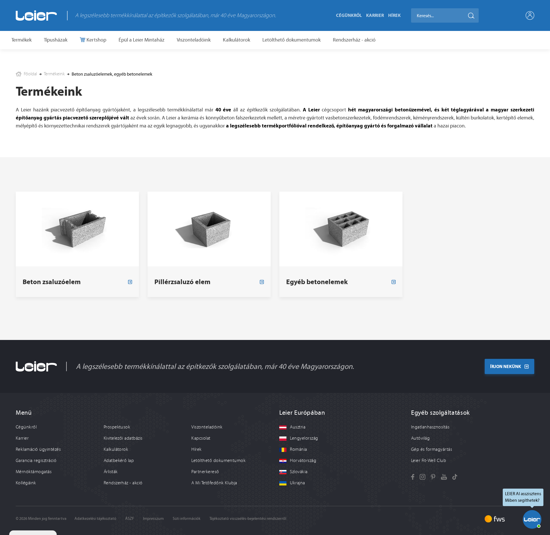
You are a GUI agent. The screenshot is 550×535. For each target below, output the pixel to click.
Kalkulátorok (236, 40)
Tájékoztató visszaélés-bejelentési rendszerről (247, 518)
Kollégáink (26, 482)
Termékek (21, 40)
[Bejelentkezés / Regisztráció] (530, 15)
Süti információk (187, 518)
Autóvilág (420, 438)
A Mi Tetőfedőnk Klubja (214, 482)
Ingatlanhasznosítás (430, 427)
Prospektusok (117, 427)
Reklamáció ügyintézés (38, 449)
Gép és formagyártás (431, 449)
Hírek (394, 15)
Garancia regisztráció (36, 460)
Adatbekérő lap (119, 460)
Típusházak (55, 40)
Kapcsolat (200, 438)
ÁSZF (129, 518)
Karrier (375, 15)
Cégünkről (349, 15)
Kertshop (95, 40)
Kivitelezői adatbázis (123, 438)
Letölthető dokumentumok (291, 40)
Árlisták (111, 471)
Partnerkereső (205, 471)
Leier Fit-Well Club (428, 460)
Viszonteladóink (194, 40)
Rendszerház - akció (354, 40)
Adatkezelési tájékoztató (95, 518)
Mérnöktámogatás (34, 471)
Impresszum (153, 518)
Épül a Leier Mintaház (141, 40)
